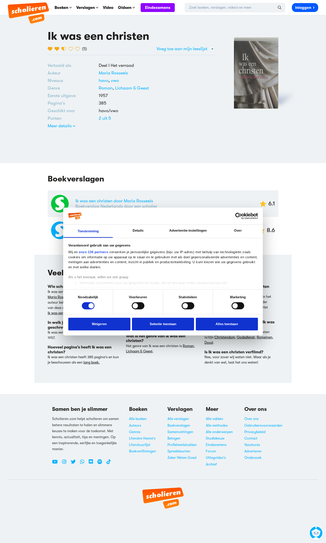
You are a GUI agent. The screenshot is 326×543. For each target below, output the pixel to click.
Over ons (251, 419)
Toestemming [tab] (88, 231)
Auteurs (135, 426)
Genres (134, 432)
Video (108, 7)
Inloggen (303, 8)
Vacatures (252, 445)
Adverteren (252, 451)
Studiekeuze (215, 438)
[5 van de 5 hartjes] (78, 49)
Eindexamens (157, 7)
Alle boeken (138, 419)
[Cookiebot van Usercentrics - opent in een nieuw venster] (238, 216)
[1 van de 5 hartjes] (51, 49)
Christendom (224, 337)
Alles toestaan (227, 324)
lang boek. (91, 362)
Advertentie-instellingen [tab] (188, 230)
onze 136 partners (93, 252)
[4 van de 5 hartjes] (71, 49)
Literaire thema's (142, 438)
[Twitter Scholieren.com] (75, 463)
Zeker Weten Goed (181, 458)
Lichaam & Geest (132, 88)
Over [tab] (238, 230)
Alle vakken (214, 419)
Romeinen (264, 337)
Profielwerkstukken (182, 445)
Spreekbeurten (178, 451)
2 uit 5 (105, 118)
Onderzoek (252, 458)
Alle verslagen (178, 419)
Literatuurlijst (139, 445)
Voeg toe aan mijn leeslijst (182, 48)
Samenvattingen (180, 432)
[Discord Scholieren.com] (92, 463)
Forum (211, 451)
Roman (106, 88)
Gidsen (125, 7)
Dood (208, 343)
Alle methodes (217, 426)
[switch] (138, 305)
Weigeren (99, 324)
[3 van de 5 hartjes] (64, 49)
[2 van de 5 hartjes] (58, 49)
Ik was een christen (62, 313)
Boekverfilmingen (142, 451)
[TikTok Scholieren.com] (108, 463)
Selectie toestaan (163, 324)
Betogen (173, 438)
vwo (115, 80)
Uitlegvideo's (216, 458)
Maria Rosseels (113, 73)
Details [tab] (138, 230)
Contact (250, 438)
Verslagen (85, 7)
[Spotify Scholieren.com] (101, 463)
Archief (211, 464)
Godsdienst (246, 337)
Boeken (61, 7)
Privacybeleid (254, 432)
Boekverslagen (178, 426)
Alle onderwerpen (219, 432)
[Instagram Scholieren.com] (66, 463)
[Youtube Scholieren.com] (56, 463)
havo (105, 80)
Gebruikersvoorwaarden (263, 426)
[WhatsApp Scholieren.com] (84, 463)
